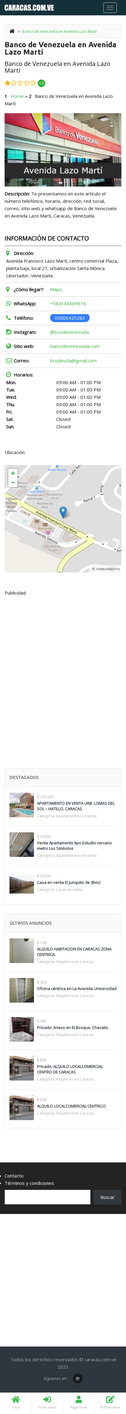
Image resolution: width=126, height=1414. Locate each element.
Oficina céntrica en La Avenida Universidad (77, 988)
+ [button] (13, 473)
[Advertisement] (63, 667)
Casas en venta (69, 889)
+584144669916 (68, 303)
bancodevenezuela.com (74, 346)
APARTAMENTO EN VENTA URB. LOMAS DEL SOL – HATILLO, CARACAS (76, 805)
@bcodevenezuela (69, 332)
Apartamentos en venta (76, 816)
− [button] (13, 482)
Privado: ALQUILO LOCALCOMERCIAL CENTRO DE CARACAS (70, 1069)
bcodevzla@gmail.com (73, 360)
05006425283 (70, 318)
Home (17, 96)
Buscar (107, 1197)
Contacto (14, 1176)
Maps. (56, 289)
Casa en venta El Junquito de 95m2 (69, 882)
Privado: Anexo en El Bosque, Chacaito (72, 1027)
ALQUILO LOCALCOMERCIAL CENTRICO (71, 1106)
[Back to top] (106, 1375)
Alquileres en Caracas (75, 961)
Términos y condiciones (29, 1183)
